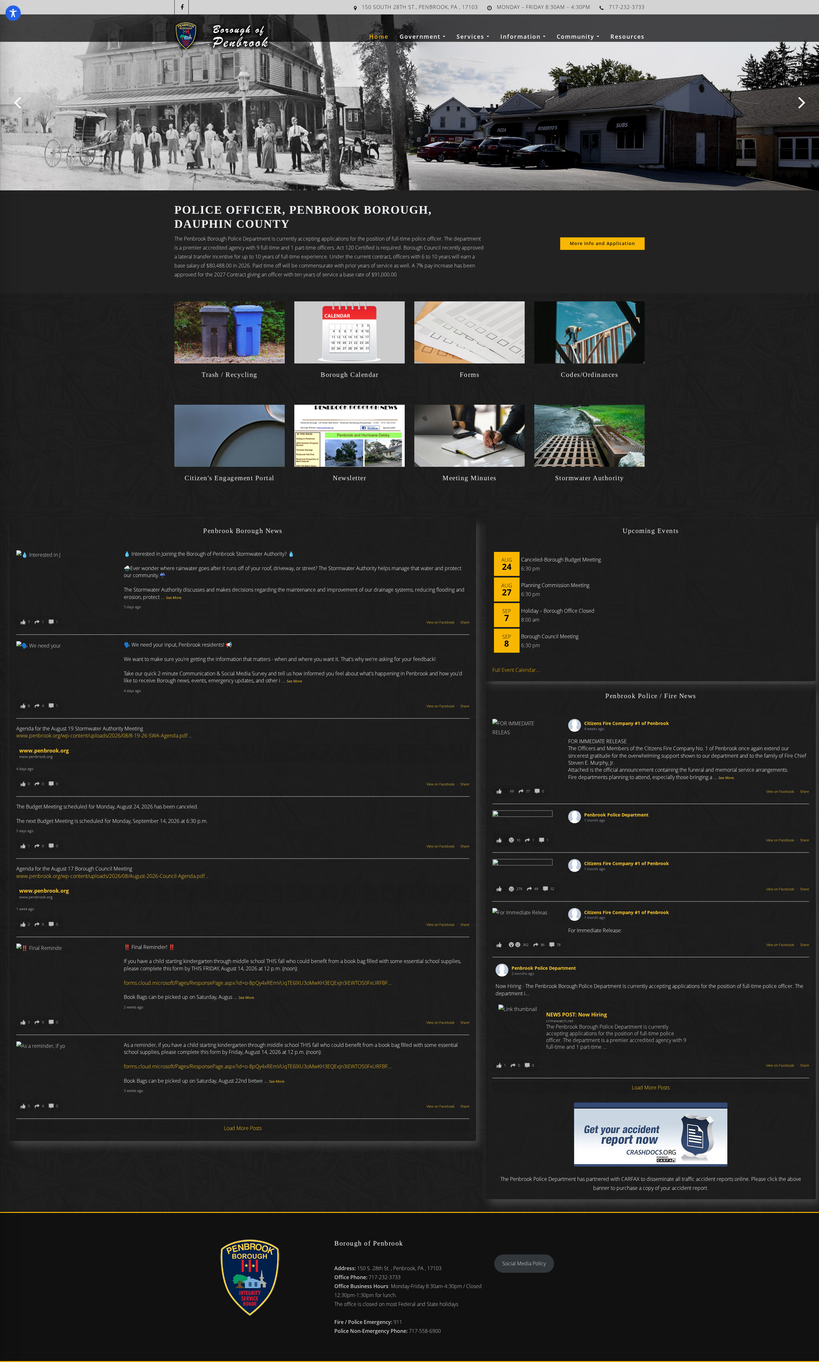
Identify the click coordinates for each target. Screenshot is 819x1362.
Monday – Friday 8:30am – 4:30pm (543, 7)
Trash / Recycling (230, 374)
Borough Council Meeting (549, 636)
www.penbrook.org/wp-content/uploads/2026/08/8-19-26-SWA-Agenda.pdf (101, 735)
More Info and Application (602, 243)
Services (472, 36)
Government (421, 36)
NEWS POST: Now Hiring (576, 1014)
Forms (470, 374)
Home (378, 36)
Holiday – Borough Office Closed (557, 610)
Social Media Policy (524, 1263)
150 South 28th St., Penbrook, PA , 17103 (420, 7)
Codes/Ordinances (589, 374)
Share (464, 622)
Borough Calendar (349, 374)
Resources (627, 36)
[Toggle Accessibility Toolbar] (13, 13)
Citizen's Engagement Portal (229, 478)
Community (577, 36)
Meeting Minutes (469, 478)
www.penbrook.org (44, 750)
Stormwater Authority (589, 478)
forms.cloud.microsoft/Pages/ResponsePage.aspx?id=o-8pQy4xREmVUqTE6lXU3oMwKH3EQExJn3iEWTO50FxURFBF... (258, 982)
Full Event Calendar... (516, 669)
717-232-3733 (627, 7)
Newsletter (349, 478)
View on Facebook (440, 622)
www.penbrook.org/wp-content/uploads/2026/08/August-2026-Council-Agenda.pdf (110, 876)
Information (521, 36)
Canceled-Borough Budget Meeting (561, 559)
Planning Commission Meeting (555, 585)
